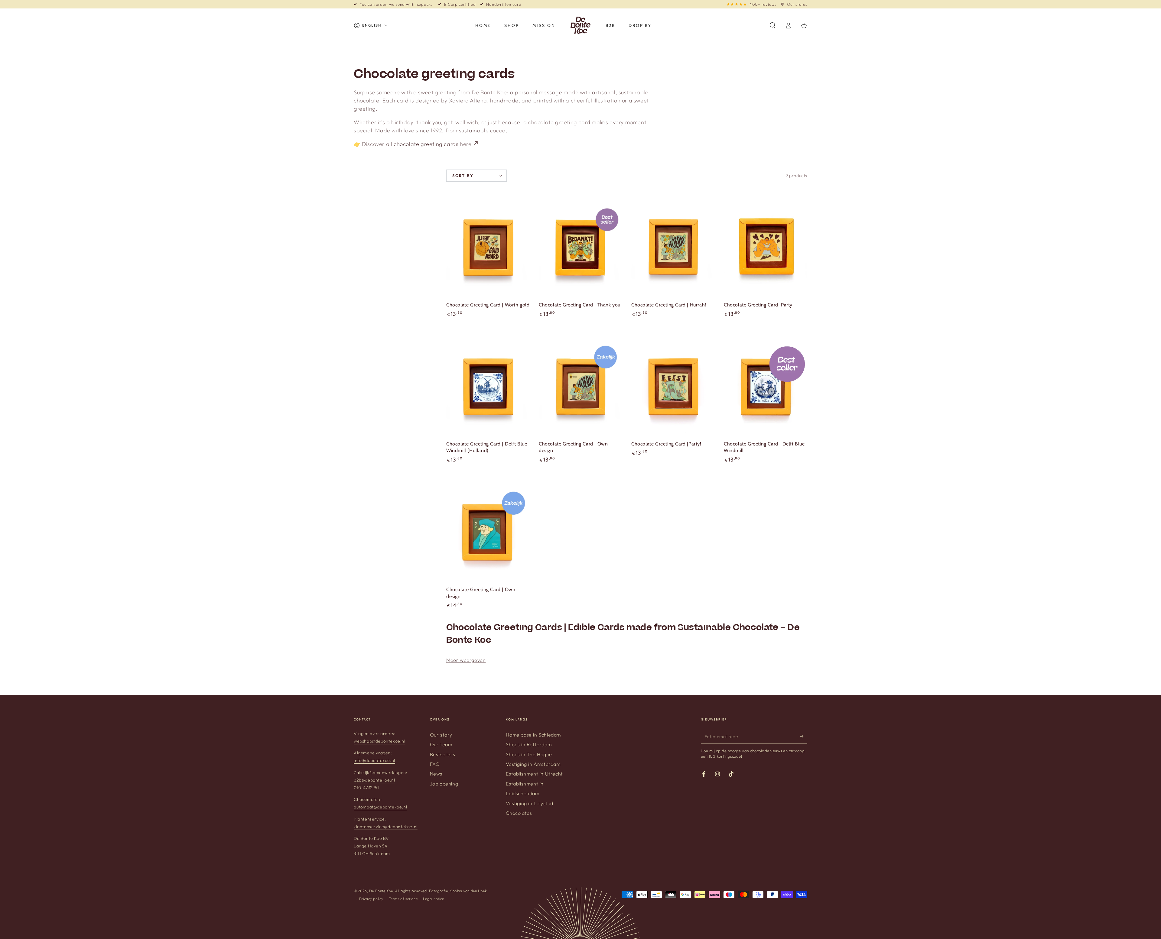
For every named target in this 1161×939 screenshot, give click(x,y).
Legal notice (433, 898)
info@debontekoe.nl (374, 760)
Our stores (797, 4)
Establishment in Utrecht (534, 774)
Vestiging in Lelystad (529, 803)
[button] (772, 25)
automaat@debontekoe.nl (380, 807)
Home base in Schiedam (533, 735)
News (436, 774)
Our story (441, 735)
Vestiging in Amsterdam (533, 764)
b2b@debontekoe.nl (374, 780)
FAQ (435, 764)
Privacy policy (371, 898)
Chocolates (519, 813)
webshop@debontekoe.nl (379, 741)
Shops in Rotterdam (528, 744)
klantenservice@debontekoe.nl (386, 826)
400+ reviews (763, 4)
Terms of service (403, 898)
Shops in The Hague (529, 754)
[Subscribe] (803, 736)
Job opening (444, 784)
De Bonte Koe (381, 891)
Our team (441, 744)
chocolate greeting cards (426, 144)
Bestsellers (442, 754)
